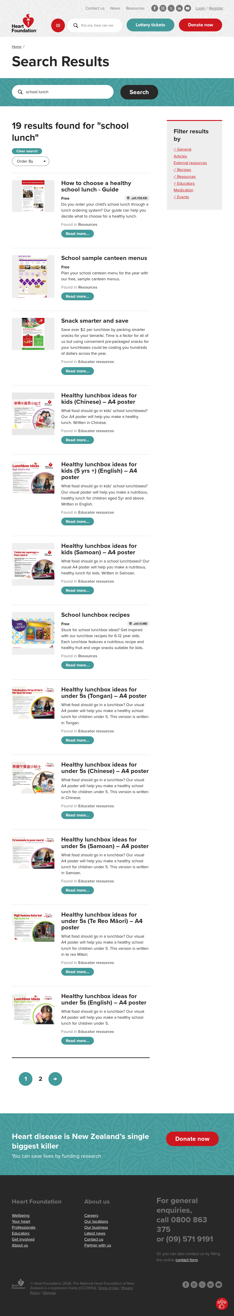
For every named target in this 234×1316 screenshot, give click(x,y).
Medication (183, 190)
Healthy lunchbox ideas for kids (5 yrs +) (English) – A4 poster (99, 471)
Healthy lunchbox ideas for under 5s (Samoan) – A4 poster (105, 843)
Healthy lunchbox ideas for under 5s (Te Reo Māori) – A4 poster (102, 921)
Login (200, 8)
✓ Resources (185, 176)
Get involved (23, 1239)
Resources (135, 8)
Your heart (21, 1221)
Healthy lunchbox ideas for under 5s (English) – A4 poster (103, 999)
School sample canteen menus (104, 258)
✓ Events (181, 196)
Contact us (94, 8)
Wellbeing (20, 1215)
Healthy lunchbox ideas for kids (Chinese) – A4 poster (99, 399)
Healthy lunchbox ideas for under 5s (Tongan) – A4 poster (104, 693)
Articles (180, 156)
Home (16, 46)
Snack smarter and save (94, 321)
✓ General (182, 149)
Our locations (96, 1221)
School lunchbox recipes (95, 615)
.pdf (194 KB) (139, 198)
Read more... (77, 233)
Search (139, 92)
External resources (190, 162)
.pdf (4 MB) (140, 623)
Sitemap (49, 1293)
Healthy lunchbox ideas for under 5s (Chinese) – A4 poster (105, 768)
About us (20, 1245)
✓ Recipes (182, 169)
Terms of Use (108, 1288)
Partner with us (97, 1245)
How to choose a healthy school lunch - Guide (96, 186)
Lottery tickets (150, 25)
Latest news (94, 1233)
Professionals (23, 1227)
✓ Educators (184, 183)
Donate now (200, 25)
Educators (20, 1233)
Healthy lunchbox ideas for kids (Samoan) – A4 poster (99, 549)
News (115, 8)
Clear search (26, 151)
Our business (96, 1227)
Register (216, 8)
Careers (91, 1215)
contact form (187, 1259)
